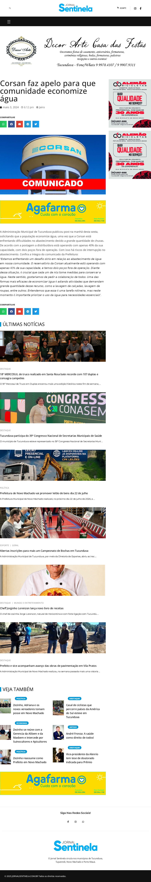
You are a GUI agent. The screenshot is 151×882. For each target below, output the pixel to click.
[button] (3, 124)
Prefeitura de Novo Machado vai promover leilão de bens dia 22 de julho (44, 493)
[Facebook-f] (68, 822)
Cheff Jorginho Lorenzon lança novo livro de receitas (31, 608)
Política (4, 488)
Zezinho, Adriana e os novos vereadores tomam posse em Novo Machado (28, 709)
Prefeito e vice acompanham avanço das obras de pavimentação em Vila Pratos (48, 665)
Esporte (4, 545)
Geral (15, 545)
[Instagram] (75, 822)
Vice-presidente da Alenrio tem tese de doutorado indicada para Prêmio (82, 758)
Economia (22, 723)
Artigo (73, 727)
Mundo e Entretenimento (29, 603)
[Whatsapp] (83, 822)
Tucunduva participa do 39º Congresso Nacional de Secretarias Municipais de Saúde (51, 435)
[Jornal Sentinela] (75, 8)
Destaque (5, 369)
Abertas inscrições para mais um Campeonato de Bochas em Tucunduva (44, 550)
